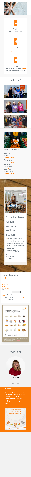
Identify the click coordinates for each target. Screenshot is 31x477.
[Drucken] (5, 278)
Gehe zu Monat (6, 288)
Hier (7, 238)
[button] (15, 323)
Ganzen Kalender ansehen (10, 175)
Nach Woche (5, 284)
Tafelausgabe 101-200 (9, 162)
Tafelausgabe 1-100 (9, 157)
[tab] (5, 187)
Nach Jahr (4, 281)
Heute (3, 286)
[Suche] (4, 290)
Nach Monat (5, 282)
